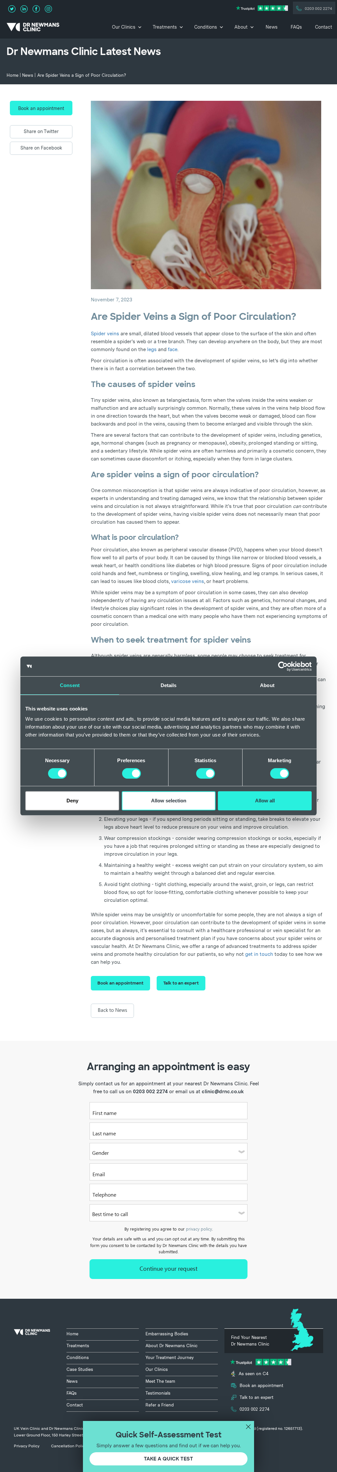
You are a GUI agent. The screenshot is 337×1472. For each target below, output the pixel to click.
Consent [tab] (70, 685)
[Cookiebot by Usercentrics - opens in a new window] (283, 666)
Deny (72, 800)
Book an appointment (41, 108)
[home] (31, 27)
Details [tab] (169, 685)
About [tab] (267, 685)
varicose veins (187, 581)
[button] (126, 27)
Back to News (112, 1010)
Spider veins (105, 334)
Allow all (265, 800)
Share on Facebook (41, 148)
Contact (323, 27)
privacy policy (199, 1229)
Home (12, 75)
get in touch (259, 954)
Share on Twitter (41, 131)
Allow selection (168, 800)
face (172, 349)
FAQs (296, 27)
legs (152, 349)
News (271, 27)
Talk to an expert (181, 983)
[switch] (131, 773)
